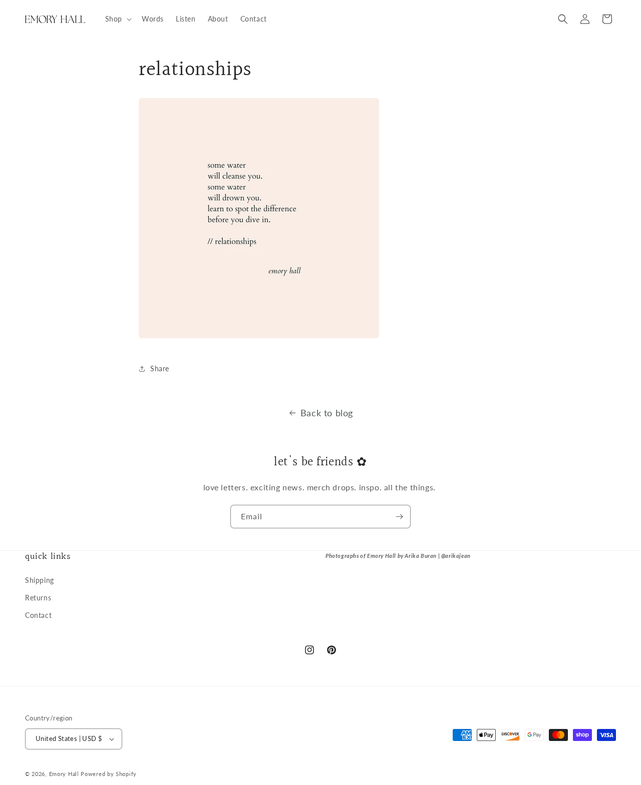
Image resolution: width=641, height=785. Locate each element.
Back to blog (326, 412)
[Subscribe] (399, 516)
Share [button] (159, 368)
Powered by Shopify (109, 773)
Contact (38, 615)
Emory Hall (64, 773)
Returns (38, 597)
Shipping (39, 580)
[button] (117, 19)
